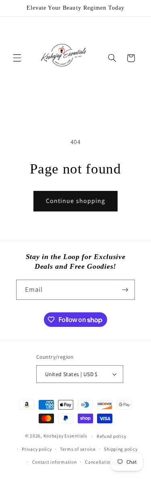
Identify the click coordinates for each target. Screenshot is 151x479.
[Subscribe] (125, 289)
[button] (17, 58)
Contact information (54, 462)
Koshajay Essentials (65, 436)
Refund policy (111, 436)
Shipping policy (120, 449)
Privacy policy (37, 449)
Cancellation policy (106, 462)
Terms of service (78, 449)
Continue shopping (75, 201)
